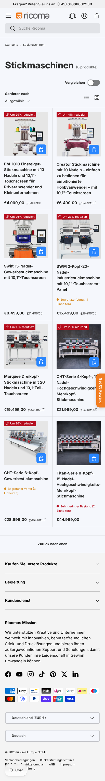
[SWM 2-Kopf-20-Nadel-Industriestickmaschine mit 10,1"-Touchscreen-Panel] (79, 236)
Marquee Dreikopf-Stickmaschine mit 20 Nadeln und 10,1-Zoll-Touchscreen (24, 385)
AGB (52, 764)
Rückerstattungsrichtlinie (57, 760)
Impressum (67, 764)
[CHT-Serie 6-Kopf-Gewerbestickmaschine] (26, 443)
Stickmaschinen (34, 44)
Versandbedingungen (20, 760)
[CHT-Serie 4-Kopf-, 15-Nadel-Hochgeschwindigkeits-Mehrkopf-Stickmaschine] (79, 346)
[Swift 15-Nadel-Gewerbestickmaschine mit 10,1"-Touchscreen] (26, 236)
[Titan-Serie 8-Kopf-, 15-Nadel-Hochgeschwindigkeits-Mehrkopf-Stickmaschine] (79, 443)
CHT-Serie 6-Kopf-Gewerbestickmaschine (26, 475)
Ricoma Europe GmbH (31, 752)
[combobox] (52, 28)
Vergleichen (75, 82)
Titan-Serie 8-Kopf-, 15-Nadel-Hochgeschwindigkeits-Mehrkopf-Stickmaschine (79, 484)
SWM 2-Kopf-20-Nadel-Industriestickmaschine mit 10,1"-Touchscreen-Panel (78, 278)
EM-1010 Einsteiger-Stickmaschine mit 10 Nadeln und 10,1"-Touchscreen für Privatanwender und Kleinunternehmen (24, 178)
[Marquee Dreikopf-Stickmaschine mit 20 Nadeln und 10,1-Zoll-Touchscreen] (26, 346)
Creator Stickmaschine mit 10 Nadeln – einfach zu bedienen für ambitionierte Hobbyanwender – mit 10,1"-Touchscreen (78, 179)
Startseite (11, 44)
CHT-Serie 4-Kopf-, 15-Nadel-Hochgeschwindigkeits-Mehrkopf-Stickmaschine (79, 388)
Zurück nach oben (52, 544)
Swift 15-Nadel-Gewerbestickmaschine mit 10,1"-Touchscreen (26, 272)
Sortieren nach (17, 94)
